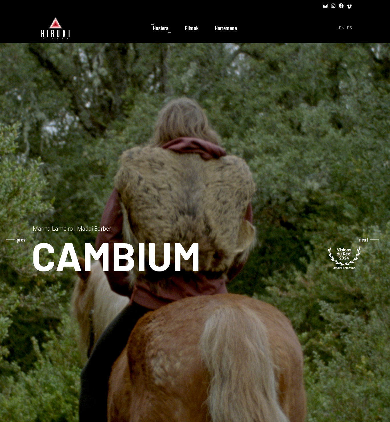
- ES (348, 28)
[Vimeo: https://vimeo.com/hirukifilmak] (349, 6)
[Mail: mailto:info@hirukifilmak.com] (325, 6)
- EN (340, 28)
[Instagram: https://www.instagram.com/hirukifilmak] (333, 6)
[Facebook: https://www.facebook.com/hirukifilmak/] (341, 6)
